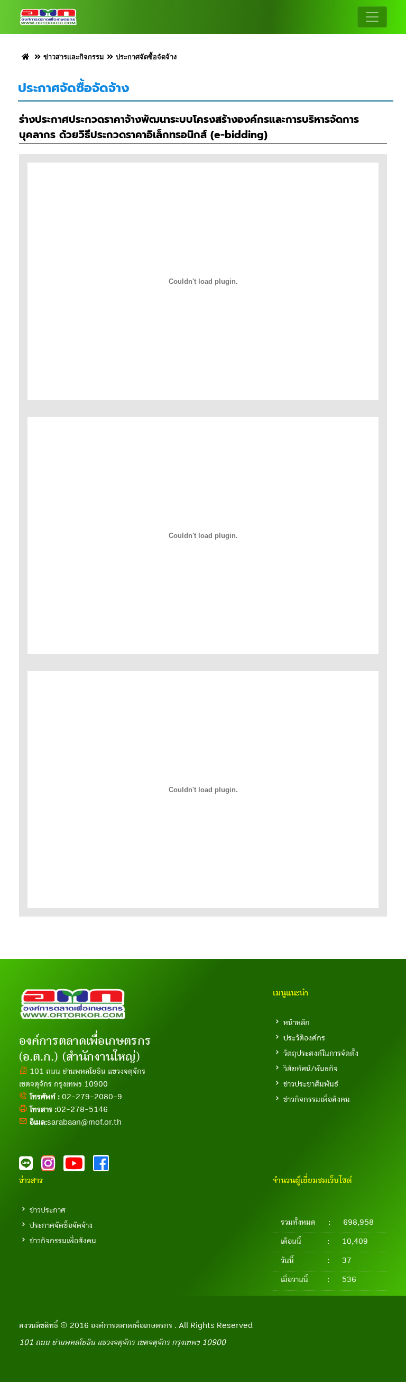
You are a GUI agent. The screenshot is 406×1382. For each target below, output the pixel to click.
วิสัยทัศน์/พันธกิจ (310, 1068)
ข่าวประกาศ (48, 1210)
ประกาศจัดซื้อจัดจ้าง (61, 1225)
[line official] (30, 1166)
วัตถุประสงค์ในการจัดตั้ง (320, 1053)
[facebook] (104, 1166)
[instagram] (52, 1166)
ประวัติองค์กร (304, 1038)
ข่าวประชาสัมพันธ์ (310, 1084)
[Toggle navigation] (372, 17)
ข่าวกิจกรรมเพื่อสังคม (316, 1099)
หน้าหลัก (296, 1022)
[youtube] (78, 1166)
